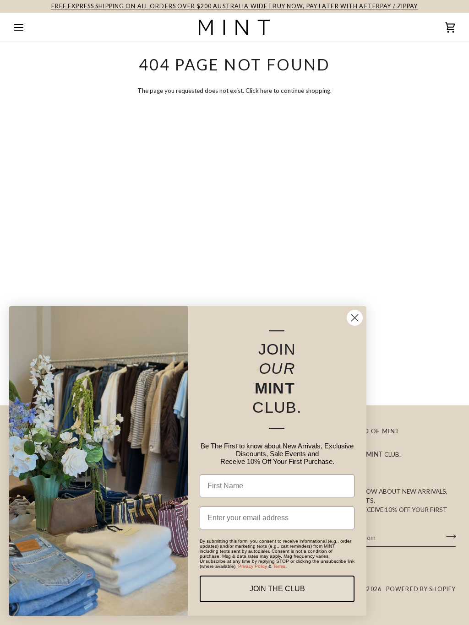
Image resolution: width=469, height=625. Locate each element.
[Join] (448, 536)
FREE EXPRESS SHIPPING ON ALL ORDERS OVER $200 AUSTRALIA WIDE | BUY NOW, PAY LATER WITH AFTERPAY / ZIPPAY (234, 6)
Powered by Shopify (421, 589)
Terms (279, 566)
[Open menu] (27, 27)
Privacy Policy (252, 566)
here (266, 90)
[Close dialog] (355, 318)
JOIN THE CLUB (277, 589)
